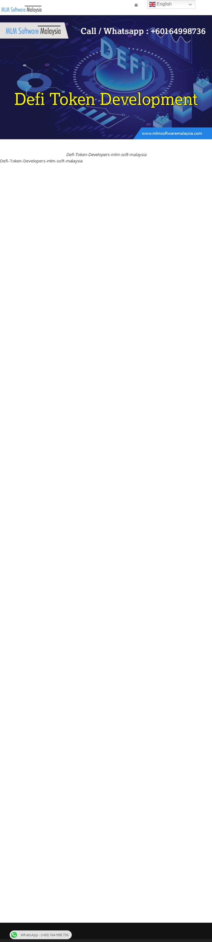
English (164, 4)
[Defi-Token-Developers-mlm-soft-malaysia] (106, 144)
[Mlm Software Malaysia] (21, 11)
